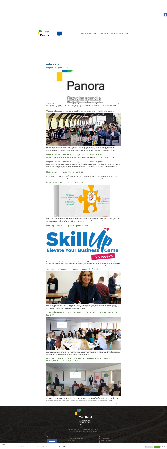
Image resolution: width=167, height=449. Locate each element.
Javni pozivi (95, 33)
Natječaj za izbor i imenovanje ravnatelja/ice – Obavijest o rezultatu (74, 154)
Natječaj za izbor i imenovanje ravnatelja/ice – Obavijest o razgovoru (74, 162)
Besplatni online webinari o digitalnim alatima (65, 182)
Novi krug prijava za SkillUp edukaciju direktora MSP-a (69, 226)
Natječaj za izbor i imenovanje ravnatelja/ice (64, 172)
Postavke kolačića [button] (148, 446)
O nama (82, 33)
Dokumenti (118, 33)
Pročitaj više (162, 446)
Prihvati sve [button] (157, 446)
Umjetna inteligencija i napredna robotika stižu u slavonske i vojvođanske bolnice (80, 111)
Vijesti (101, 33)
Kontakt (126, 33)
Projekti (89, 33)
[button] (165, 14)
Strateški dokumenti (108, 33)
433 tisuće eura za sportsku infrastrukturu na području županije (72, 269)
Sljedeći (118, 403)
